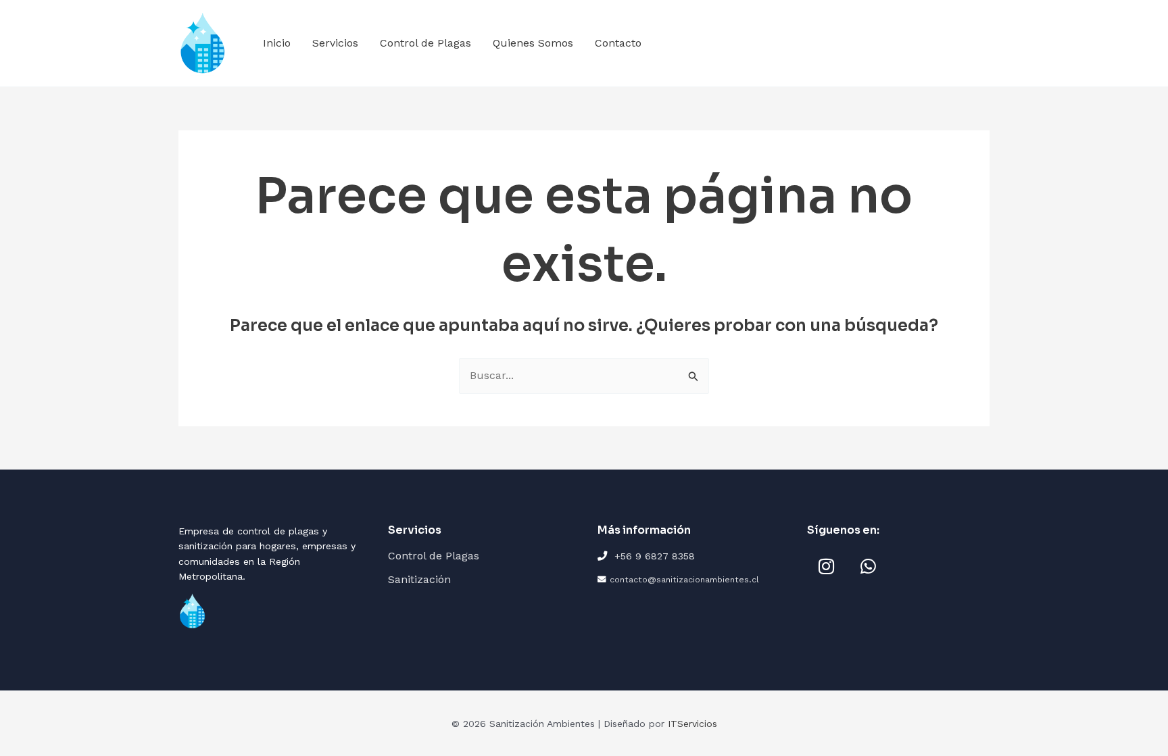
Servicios (335, 42)
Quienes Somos (533, 42)
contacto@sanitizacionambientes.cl (684, 579)
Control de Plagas (425, 42)
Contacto (618, 42)
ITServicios (692, 723)
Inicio (277, 42)
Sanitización (419, 579)
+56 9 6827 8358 (654, 556)
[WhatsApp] (868, 566)
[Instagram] (826, 566)
